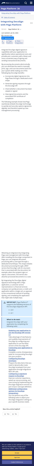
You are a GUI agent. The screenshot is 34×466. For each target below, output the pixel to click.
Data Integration (19, 42)
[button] (17, 17)
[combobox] (14, 29)
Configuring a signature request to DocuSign (18, 375)
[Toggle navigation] (31, 2)
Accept (17, 453)
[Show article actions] (31, 23)
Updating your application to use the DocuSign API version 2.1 (20, 332)
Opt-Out (17, 457)
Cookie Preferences (17, 462)
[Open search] (25, 2)
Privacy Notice (12, 446)
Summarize (9, 38)
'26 (3, 43)
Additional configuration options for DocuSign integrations (18, 391)
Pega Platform (9, 42)
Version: (4, 29)
